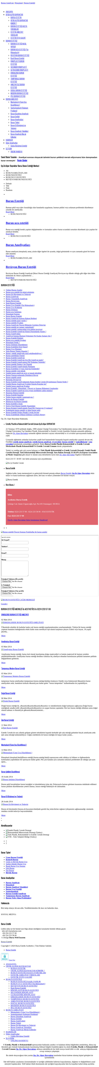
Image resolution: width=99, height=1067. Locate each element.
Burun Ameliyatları (18, 244)
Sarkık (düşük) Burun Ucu (16, 864)
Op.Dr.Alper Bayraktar (81, 473)
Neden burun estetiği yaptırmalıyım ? (20, 397)
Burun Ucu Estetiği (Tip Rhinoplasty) (20, 305)
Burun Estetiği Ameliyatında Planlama (20, 367)
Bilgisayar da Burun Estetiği (16, 401)
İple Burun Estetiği (7, 720)
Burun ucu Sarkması (13, 312)
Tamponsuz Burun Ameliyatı (17, 896)
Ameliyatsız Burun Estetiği (10, 641)
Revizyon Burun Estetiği (21, 266)
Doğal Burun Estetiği (8, 693)
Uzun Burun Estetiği (14, 857)
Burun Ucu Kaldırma (14, 307)
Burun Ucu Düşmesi (13, 349)
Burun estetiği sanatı (13, 377)
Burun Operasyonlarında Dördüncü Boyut (22, 375)
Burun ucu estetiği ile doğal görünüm (20, 292)
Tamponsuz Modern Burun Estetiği (13, 668)
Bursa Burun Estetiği (14, 316)
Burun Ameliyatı (7, 3)
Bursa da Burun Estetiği (15, 399)
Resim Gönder (22, 160)
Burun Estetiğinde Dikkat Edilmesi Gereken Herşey (25, 415)
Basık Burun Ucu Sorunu (15, 866)
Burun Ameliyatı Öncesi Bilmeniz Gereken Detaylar (26, 325)
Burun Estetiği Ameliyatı (15, 358)
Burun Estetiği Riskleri (14, 338)
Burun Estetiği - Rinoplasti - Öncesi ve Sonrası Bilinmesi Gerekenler (32, 388)
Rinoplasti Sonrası (13, 314)
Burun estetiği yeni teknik (15, 371)
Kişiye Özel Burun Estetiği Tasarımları (20, 406)
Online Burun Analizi (14, 290)
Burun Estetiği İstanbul (14, 395)
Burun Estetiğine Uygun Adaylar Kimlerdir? (23, 369)
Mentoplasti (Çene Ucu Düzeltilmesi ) (14, 744)
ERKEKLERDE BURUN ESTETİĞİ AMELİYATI (15, 614)
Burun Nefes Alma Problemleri (18, 898)
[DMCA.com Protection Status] (4, 960)
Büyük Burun (11, 873)
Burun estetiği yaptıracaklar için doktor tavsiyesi (24, 329)
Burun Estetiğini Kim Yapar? (17, 347)
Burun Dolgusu (12, 310)
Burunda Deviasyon (13, 380)
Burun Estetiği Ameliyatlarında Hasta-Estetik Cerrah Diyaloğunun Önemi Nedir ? (37, 382)
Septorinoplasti (12, 891)
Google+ (4, 604)
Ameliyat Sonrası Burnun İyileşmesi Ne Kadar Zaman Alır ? (29, 336)
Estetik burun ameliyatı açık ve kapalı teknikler (23, 373)
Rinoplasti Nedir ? (13, 342)
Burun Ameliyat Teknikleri (17, 887)
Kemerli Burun (12, 860)
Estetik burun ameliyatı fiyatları (18, 386)
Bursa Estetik (66, 473)
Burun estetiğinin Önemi (15, 356)
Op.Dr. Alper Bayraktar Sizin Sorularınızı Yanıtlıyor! (28, 520)
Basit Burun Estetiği (13, 303)
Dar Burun (10, 870)
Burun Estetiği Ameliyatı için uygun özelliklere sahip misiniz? (29, 391)
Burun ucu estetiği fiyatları (16, 340)
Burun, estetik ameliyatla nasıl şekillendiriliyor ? (24, 353)
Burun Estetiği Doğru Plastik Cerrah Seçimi (22, 412)
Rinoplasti (19, 3)
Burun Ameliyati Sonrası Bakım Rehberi (21, 318)
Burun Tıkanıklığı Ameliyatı (16, 299)
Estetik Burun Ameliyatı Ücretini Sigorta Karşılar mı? (26, 384)
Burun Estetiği (29, 3)
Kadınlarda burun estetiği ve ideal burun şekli (23, 410)
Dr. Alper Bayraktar (20, 433)
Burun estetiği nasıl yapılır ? (16, 321)
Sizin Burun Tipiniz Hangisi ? (17, 351)
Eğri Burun (10, 868)
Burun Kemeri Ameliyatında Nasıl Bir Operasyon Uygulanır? (29, 408)
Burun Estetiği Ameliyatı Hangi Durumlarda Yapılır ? (26, 332)
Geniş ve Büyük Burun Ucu (16, 862)
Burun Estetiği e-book (14, 404)
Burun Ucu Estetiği (14, 889)
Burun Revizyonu (12, 301)
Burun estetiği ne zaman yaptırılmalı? (20, 327)
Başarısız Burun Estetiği (15, 393)
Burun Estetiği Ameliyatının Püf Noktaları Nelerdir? (25, 362)
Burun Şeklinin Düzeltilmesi (16, 345)
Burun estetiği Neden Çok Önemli (19, 364)
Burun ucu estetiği (17, 222)
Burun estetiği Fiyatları (14, 323)
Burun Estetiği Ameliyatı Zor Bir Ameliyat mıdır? (24, 360)
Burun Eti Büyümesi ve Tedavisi (18, 294)
